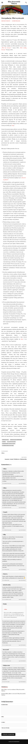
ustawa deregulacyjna (7, 445)
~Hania (4, 604)
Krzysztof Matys (5, 20)
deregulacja (5, 439)
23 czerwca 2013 (7, 645)
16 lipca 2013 (6, 681)
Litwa (2, 453)
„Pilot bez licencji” (6, 48)
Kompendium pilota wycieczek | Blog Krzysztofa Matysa (13, 694)
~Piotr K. (5, 574)
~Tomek (4, 512)
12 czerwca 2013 (7, 599)
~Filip (4, 534)
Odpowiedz (23, 483)
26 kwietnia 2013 (7, 483)
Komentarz (4, 704)
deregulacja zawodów (16, 439)
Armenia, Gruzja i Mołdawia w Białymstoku (16, 459)
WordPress (16, 741)
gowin (4, 441)
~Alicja (4, 469)
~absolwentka (6, 585)
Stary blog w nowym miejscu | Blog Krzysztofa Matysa (12, 690)
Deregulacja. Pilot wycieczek (12, 18)
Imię (2, 716)
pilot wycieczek (11, 441)
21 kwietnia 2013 (16, 20)
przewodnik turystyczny (8, 443)
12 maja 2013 (6, 569)
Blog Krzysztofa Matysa (14, 2)
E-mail (3, 722)
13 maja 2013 (6, 580)
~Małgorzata (6, 665)
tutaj (13, 125)
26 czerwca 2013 (7, 660)
